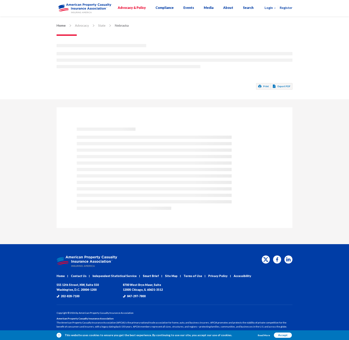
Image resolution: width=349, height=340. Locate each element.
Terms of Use (193, 276)
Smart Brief (151, 276)
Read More (264, 335)
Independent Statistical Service (115, 276)
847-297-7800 (136, 296)
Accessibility (242, 276)
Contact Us (78, 276)
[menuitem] (84, 8)
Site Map (171, 276)
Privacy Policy (218, 276)
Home (61, 25)
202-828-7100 (70, 296)
